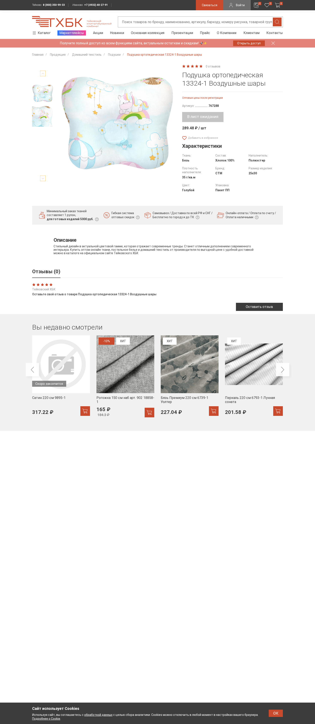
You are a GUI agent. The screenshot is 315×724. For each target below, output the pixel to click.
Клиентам (251, 33)
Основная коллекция (147, 33)
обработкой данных (98, 715)
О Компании (226, 33)
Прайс (205, 33)
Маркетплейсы (71, 33)
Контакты (274, 33)
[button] (43, 73)
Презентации (182, 33)
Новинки (117, 33)
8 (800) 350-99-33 (54, 4)
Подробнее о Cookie (46, 718)
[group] (61, 378)
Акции (98, 33)
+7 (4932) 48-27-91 (96, 4)
